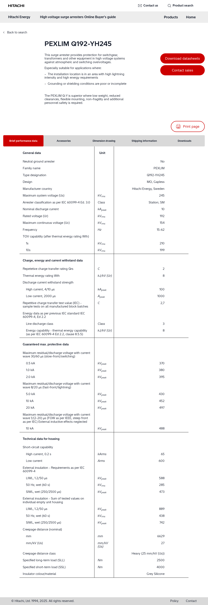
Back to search (16, 32)
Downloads (184, 140)
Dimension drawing (104, 140)
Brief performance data (23, 140)
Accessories (64, 140)
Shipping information (144, 140)
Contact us (150, 5)
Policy (174, 601)
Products (171, 17)
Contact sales (182, 70)
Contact (191, 601)
